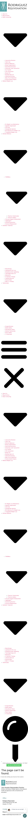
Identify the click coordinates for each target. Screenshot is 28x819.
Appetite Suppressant (10, 125)
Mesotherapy (8, 268)
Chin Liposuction (9, 71)
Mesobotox (8, 275)
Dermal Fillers (8, 280)
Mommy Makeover (9, 63)
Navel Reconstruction (10, 66)
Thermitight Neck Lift (10, 273)
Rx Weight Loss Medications (12, 124)
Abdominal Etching (10, 76)
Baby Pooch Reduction (10, 77)
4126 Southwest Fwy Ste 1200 (10, 802)
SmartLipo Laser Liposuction (12, 68)
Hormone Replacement (10, 224)
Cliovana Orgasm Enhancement (13, 219)
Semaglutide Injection (10, 129)
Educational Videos (10, 329)
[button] (14, 364)
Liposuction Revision (10, 60)
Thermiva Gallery (12, 217)
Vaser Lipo (7, 62)
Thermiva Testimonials (13, 216)
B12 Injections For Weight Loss (12, 130)
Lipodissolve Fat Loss (10, 270)
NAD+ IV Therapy (9, 281)
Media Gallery (8, 328)
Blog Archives (6, 15)
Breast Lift (7, 73)
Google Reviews (9, 326)
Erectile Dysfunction (10, 222)
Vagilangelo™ (8, 220)
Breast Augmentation (10, 65)
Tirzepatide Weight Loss (11, 132)
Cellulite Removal (9, 278)
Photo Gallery (8, 332)
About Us (5, 14)
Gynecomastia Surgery (10, 79)
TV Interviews (8, 334)
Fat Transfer (8, 70)
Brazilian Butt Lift (9, 74)
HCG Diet (7, 127)
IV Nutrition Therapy (10, 276)
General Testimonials (10, 331)
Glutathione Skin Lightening (12, 272)
